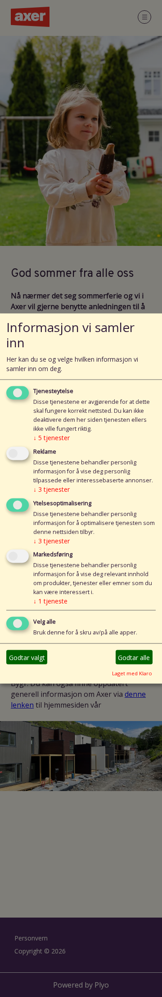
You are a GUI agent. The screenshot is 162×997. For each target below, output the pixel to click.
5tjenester (51, 437)
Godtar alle (134, 657)
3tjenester (51, 489)
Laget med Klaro (132, 673)
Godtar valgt (27, 657)
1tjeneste (50, 601)
